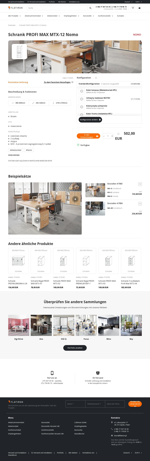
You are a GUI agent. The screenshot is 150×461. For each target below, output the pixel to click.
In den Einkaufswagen (87, 136)
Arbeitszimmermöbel (33, 16)
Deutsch (127, 2)
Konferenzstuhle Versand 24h (52, 434)
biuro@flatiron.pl (120, 435)
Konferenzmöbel (14, 430)
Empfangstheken (70, 16)
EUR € (137, 2)
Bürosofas (78, 430)
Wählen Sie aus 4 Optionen (95, 108)
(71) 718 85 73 (46, 383)
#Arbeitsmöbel (15, 150)
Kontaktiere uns (74, 2)
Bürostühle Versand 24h (50, 426)
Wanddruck (12, 455)
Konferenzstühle (104, 16)
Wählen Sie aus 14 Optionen (95, 92)
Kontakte (120, 16)
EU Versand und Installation (37, 2)
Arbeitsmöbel (52, 16)
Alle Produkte (13, 16)
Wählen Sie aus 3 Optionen (95, 100)
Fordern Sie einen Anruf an (135, 404)
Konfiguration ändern (89, 120)
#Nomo (29, 150)
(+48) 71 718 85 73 (119, 7)
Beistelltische (79, 434)
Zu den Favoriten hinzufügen (57, 82)
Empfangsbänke (80, 426)
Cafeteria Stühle (80, 422)
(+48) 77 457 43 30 (103, 7)
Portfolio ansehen (75, 348)
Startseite (11, 25)
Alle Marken (62, 2)
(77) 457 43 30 (48, 381)
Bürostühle (87, 16)
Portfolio (52, 2)
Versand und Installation (16, 2)
